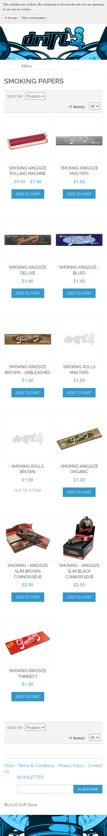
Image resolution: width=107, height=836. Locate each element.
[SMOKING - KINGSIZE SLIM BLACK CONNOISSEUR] (79, 538)
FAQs (9, 765)
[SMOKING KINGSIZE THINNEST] (27, 643)
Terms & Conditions (36, 765)
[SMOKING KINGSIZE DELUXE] (27, 240)
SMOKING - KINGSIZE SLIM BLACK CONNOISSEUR (79, 571)
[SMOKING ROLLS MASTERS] (79, 339)
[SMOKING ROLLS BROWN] (27, 438)
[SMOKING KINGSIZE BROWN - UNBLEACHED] (27, 339)
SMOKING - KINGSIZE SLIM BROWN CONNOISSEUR (27, 571)
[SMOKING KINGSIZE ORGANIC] (79, 438)
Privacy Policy (71, 765)
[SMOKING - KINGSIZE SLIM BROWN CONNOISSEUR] (27, 538)
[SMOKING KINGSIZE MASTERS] (79, 140)
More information (34, 17)
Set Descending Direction (51, 96)
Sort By (15, 96)
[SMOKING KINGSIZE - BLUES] (79, 240)
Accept (12, 17)
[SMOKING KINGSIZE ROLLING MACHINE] (27, 140)
